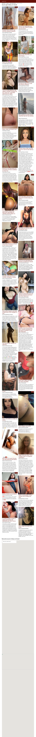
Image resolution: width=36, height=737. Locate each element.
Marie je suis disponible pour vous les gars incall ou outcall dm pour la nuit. (25, 27)
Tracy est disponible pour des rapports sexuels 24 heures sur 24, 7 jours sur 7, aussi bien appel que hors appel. (9, 92)
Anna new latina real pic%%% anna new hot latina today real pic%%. (26, 198)
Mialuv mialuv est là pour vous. (9, 129)
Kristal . (4, 391)
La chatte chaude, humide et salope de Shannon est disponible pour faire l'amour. (9, 520)
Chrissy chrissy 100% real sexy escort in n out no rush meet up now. (26, 149)
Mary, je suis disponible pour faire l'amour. (25, 55)
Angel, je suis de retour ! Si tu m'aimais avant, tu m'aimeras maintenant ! (25, 456)
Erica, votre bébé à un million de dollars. (9, 419)
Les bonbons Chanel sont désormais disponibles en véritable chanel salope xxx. (8, 212)
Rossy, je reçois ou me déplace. (9, 493)
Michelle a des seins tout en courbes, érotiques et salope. (9, 276)
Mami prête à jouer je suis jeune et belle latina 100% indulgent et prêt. (9, 312)
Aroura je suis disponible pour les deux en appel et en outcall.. (26, 261)
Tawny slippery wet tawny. (25, 426)
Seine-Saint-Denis (13, 3)
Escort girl (3, 3)
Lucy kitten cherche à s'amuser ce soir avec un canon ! (9, 244)
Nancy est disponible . (7, 62)
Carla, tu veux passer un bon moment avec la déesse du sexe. (25, 496)
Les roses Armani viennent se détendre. (9, 344)
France (7, 3)
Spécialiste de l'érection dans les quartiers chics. (25, 228)
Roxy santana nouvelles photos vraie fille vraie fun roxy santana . (26, 116)
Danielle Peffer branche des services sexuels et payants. (9, 30)
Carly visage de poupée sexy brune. (25, 526)
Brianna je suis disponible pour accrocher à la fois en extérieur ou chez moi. (9, 169)
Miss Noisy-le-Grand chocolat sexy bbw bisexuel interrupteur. (9, 459)
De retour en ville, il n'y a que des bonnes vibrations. (25, 84)
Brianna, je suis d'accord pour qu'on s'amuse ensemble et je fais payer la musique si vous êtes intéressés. (25, 330)
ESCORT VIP (4, 1)
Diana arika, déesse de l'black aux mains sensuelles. (25, 381)
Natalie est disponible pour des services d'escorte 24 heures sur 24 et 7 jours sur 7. (26, 295)
